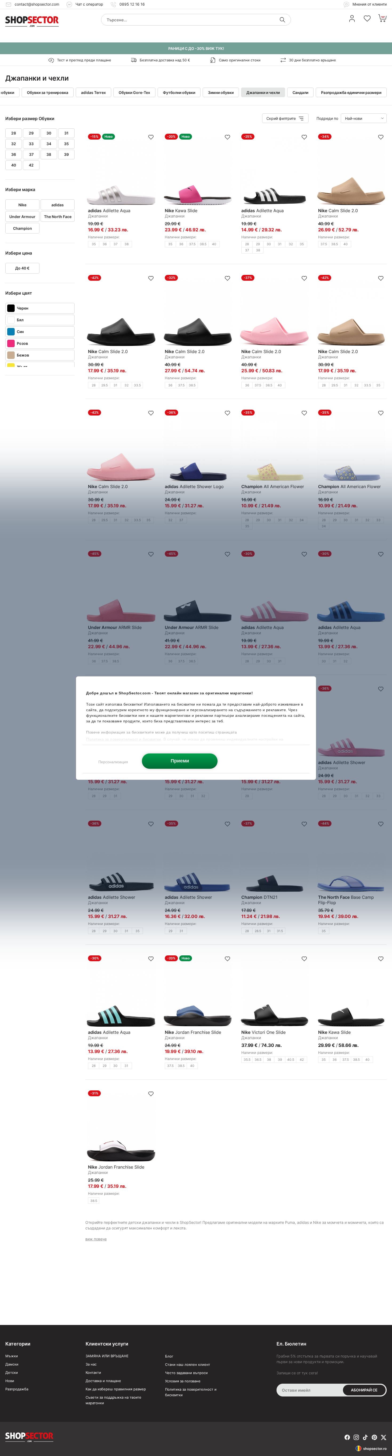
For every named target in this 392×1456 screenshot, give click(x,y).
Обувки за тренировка (47, 92)
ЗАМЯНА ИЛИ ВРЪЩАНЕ (107, 1356)
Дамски (11, 1364)
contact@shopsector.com (37, 4)
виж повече (96, 1239)
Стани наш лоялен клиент (187, 1364)
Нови (9, 1381)
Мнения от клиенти (369, 4)
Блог (169, 1356)
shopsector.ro (375, 1448)
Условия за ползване (183, 1381)
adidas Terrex (93, 92)
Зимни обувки (221, 92)
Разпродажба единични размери (351, 92)
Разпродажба (16, 1389)
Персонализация (113, 761)
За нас (91, 1364)
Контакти (93, 1372)
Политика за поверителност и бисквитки (191, 1392)
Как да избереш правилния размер (116, 1389)
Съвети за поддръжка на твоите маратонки (113, 1400)
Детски (11, 1372)
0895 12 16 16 (132, 4)
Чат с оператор (89, 4)
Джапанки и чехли (263, 92)
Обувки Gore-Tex (134, 92)
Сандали (300, 92)
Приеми (180, 760)
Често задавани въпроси (186, 1373)
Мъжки (11, 1356)
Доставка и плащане (103, 1381)
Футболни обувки (179, 92)
